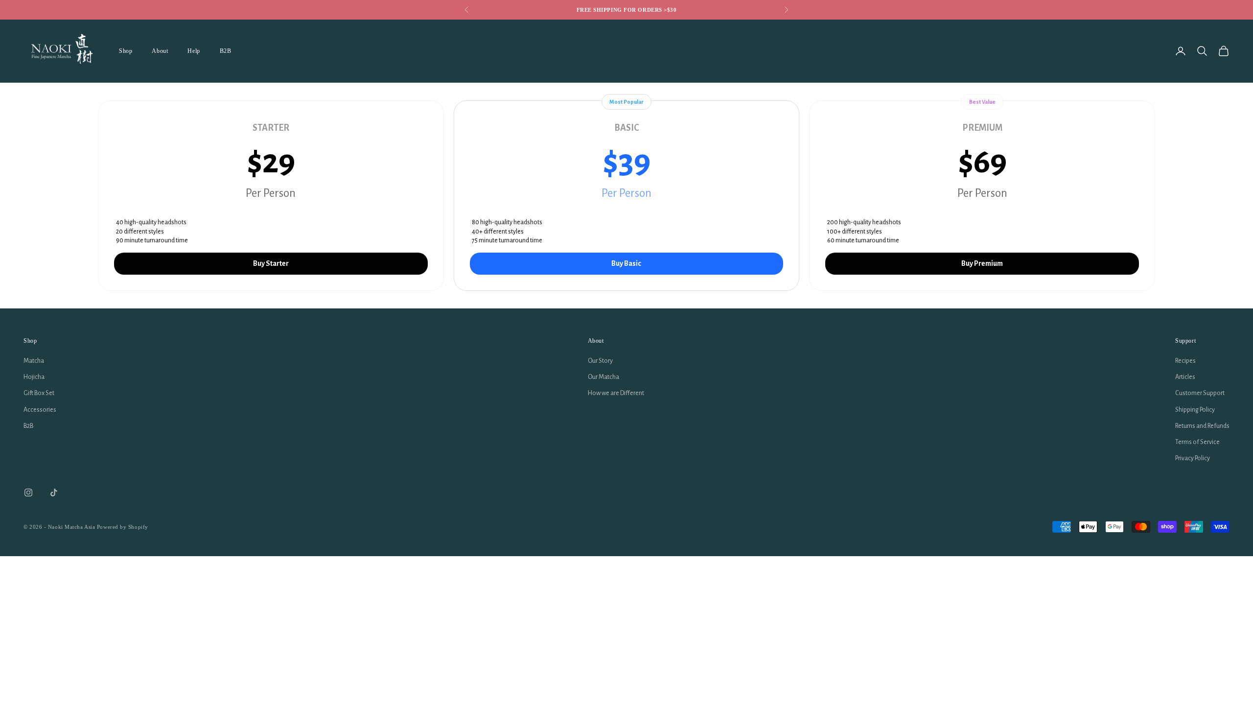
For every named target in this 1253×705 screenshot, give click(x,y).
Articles (1185, 377)
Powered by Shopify (122, 527)
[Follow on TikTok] (54, 492)
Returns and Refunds (1202, 426)
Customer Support (1200, 393)
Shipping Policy (1195, 409)
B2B (226, 50)
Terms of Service (1197, 442)
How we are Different (616, 393)
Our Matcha (603, 377)
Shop (125, 50)
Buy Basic (626, 263)
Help (193, 50)
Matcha (33, 360)
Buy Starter (271, 263)
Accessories (39, 409)
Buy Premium (982, 263)
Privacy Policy (1192, 458)
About (160, 50)
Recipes (1185, 360)
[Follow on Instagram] (28, 492)
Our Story (600, 360)
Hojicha (34, 377)
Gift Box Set (38, 393)
